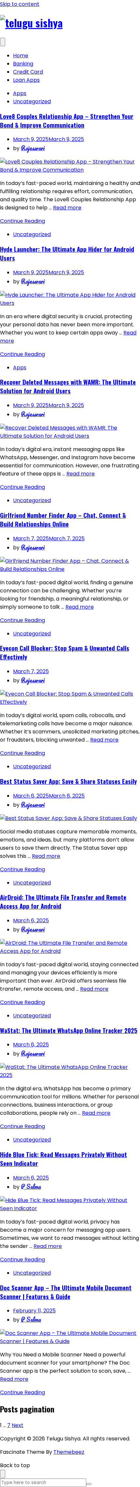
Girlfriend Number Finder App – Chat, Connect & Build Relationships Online (63, 519)
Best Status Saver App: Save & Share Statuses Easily (68, 781)
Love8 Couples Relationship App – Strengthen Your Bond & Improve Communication (66, 120)
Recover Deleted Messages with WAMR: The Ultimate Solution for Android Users (68, 386)
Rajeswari (33, 147)
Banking (23, 63)
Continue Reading (22, 221)
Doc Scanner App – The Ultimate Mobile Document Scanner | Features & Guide (66, 1292)
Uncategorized (32, 101)
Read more (67, 207)
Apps (19, 93)
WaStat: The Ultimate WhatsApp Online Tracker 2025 (68, 1030)
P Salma (31, 1186)
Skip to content (19, 4)
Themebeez (68, 1452)
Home (20, 55)
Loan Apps (26, 80)
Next (17, 1425)
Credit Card (28, 72)
